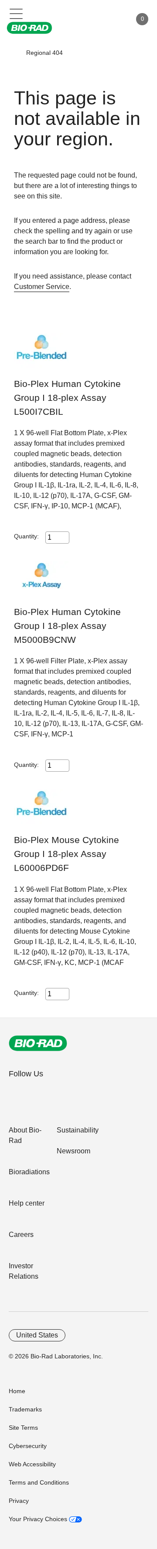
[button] (13, 52)
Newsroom (73, 1151)
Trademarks (25, 1409)
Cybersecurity (28, 1445)
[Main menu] (16, 13)
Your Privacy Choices (39, 1518)
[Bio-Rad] (38, 1043)
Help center (26, 1203)
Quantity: (26, 536)
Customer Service (41, 286)
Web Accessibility (32, 1464)
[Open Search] (94, 19)
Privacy (19, 1500)
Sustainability (78, 1130)
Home (17, 1391)
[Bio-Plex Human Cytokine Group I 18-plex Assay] (41, 355)
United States (37, 1335)
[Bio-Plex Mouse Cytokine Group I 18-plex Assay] (41, 811)
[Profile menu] (112, 19)
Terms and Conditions (39, 1482)
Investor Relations (23, 1271)
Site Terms (23, 1427)
